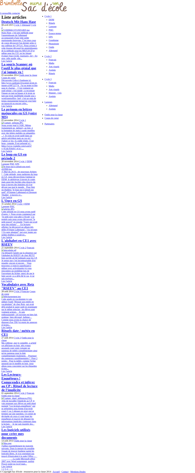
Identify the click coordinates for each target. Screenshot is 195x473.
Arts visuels (54, 66)
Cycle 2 (22, 247)
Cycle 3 (48, 79)
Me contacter (14, 13)
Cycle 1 (17, 25)
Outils (51, 47)
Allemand (25, 25)
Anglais (52, 70)
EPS (17, 164)
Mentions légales (78, 471)
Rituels (52, 23)
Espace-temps (55, 33)
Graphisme (54, 40)
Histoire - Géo (55, 93)
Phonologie (54, 43)
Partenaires (49, 124)
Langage (5, 164)
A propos (4, 13)
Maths (51, 63)
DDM (29, 161)
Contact (65, 471)
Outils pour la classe (28, 75)
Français (30, 247)
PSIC (12, 164)
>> (11, 469)
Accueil (56, 471)
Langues (48, 102)
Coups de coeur (8, 78)
